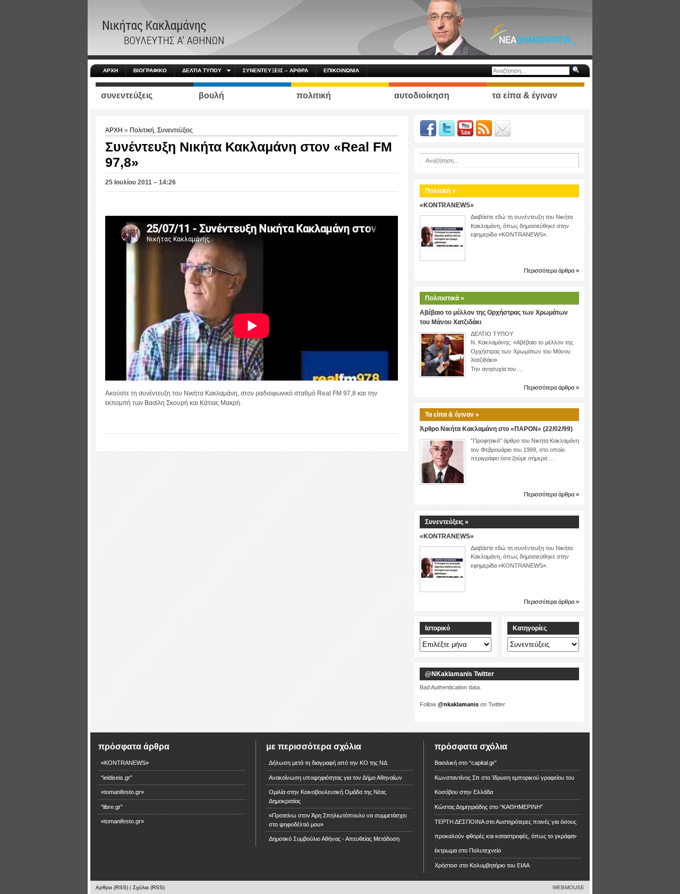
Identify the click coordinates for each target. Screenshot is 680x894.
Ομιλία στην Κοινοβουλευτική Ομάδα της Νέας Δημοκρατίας (327, 796)
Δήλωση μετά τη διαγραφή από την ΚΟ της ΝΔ (328, 763)
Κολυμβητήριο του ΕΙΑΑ (500, 865)
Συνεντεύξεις (175, 130)
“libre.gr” (112, 807)
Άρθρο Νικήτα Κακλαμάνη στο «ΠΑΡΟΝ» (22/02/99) (496, 429)
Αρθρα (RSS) (112, 887)
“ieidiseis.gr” (116, 777)
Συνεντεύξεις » (447, 522)
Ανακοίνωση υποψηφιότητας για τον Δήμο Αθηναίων (335, 777)
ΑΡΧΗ (110, 70)
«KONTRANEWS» (447, 205)
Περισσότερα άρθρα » (551, 270)
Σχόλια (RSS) (149, 887)
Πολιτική (142, 130)
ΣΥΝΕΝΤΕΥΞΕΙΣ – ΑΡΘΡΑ (275, 70)
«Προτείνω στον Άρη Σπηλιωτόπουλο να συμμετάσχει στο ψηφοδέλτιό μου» (337, 820)
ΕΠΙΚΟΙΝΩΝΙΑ (341, 70)
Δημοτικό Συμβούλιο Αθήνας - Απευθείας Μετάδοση (334, 839)
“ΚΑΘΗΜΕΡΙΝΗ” (521, 807)
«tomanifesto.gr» (122, 792)
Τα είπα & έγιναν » (452, 414)
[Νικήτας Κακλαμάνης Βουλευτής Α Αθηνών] (340, 27)
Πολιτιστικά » (444, 298)
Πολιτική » (440, 191)
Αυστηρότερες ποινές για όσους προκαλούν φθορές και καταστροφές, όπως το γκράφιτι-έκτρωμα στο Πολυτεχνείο (506, 836)
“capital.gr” (483, 763)
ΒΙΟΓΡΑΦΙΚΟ (150, 70)
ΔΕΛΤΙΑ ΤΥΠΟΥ (202, 70)
